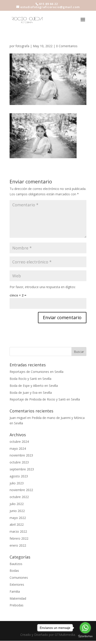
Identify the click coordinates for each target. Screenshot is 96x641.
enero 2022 (18, 545)
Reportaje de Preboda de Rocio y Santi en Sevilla (45, 399)
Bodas (14, 570)
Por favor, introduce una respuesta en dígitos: (43, 287)
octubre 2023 (19, 462)
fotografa (22, 46)
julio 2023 (17, 483)
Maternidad (18, 598)
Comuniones (19, 577)
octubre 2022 (19, 497)
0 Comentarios (66, 46)
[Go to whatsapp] (85, 627)
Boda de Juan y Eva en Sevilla (31, 392)
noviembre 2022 (21, 490)
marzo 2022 (18, 531)
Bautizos (16, 564)
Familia (15, 591)
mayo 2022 (18, 518)
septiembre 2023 (22, 469)
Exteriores (17, 584)
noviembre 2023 (21, 455)
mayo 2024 (18, 448)
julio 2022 (17, 504)
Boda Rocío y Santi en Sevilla (30, 378)
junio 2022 (17, 511)
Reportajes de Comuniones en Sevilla (36, 371)
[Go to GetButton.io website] (85, 636)
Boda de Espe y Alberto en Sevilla (34, 385)
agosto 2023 (19, 476)
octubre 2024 (19, 441)
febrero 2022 (19, 538)
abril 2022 (17, 524)
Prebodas (16, 605)
